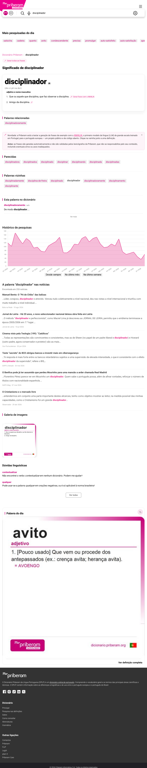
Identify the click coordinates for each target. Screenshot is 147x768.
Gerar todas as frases (16, 61)
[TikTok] (14, 693)
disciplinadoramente (15, 123)
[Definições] (135, 13)
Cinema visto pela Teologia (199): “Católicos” (25, 333)
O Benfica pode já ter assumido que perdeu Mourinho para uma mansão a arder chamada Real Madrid (54, 372)
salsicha (8, 40)
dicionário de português (62, 682)
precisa (76, 40)
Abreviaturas (7, 722)
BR (11, 13)
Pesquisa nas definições (12, 711)
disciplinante (11, 186)
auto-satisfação (128, 40)
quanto (32, 40)
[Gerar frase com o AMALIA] (31, 102)
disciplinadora (12, 162)
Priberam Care (8, 757)
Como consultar (8, 718)
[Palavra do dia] (140, 512)
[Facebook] (4, 693)
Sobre (4, 715)
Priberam (6, 744)
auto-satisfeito (108, 40)
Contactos (6, 740)
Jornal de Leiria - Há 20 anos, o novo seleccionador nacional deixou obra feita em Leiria (47, 314)
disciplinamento (117, 180)
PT (5, 13)
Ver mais (73, 217)
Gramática (6, 725)
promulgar (90, 40)
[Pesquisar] (22, 13)
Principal (5, 708)
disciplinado (47, 162)
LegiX (4, 751)
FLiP (4, 747)
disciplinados (30, 162)
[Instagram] (9, 693)
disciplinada (96, 162)
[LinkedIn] (19, 693)
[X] (24, 693)
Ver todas (73, 495)
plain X (5, 754)
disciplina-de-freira (37, 180)
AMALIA (78, 135)
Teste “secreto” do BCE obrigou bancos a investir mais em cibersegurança (40, 353)
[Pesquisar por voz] (29, 13)
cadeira (20, 40)
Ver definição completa (130, 662)
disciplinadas (112, 162)
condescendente (59, 40)
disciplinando (79, 162)
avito (43, 40)
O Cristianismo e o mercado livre (19, 391)
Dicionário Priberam (12, 54)
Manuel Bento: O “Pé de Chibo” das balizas (24, 294)
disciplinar (62, 162)
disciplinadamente (14, 180)
